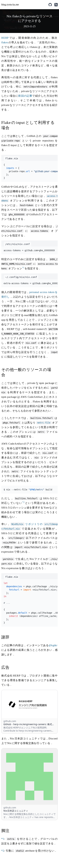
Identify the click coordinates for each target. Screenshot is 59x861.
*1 (23, 268)
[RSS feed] (56, 5)
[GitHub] (50, 4)
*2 (23, 502)
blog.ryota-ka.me (10, 4)
